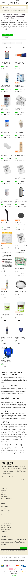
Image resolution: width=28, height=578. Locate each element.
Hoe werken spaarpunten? (6, 527)
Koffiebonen (3, 490)
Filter (24, 47)
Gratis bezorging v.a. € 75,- (6, 525)
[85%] (3, 318)
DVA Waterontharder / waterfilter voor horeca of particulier (20, 200)
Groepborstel (4, 222)
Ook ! (14, 0)
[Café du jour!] (14, 3)
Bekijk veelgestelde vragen (6, 523)
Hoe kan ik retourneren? (6, 529)
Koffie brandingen (4, 496)
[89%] (17, 135)
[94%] (3, 89)
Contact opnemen (4, 531)
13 (22, 135)
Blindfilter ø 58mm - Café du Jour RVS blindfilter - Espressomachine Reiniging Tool (20, 292)
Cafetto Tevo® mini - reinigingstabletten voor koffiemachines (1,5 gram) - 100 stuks (7, 315)
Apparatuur (10, 18)
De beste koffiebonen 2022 (6, 498)
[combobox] (14, 7)
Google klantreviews (21, 10)
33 (8, 204)
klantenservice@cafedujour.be (9, 476)
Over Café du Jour (4, 506)
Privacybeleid (21, 550)
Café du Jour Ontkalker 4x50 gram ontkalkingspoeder (20, 108)
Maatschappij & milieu (5, 512)
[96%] (3, 66)
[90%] (17, 89)
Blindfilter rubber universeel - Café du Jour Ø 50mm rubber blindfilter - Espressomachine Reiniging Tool (21, 223)
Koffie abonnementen (5, 510)
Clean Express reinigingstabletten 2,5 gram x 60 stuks (6, 131)
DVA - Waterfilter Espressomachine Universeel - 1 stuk (19, 131)
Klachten (6, 560)
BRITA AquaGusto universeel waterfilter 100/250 (19, 86)
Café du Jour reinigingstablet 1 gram (6, 269)
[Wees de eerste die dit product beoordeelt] (17, 66)
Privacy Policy (11, 560)
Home (6, 18)
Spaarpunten (3, 508)
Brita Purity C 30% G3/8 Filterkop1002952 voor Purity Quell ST (6, 361)
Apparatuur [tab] (5, 37)
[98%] (17, 112)
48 (8, 66)
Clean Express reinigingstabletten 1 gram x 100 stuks (7, 200)
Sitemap (2, 514)
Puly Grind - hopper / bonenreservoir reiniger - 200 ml (6, 292)
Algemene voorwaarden (10, 552)
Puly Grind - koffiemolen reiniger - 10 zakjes (20, 269)
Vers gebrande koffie (5, 488)
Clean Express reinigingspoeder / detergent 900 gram (5, 108)
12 (22, 89)
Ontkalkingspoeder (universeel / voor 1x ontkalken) (19, 177)
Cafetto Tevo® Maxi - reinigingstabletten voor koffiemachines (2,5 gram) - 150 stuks (21, 315)
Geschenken (3, 494)
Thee (2, 492)
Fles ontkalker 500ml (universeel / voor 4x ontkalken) (5, 86)
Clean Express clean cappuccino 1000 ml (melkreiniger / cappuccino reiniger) (6, 63)
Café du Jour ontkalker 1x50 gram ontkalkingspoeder (21, 246)
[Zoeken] (3, 7)
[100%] (3, 158)
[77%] (17, 204)
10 (8, 89)
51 (8, 135)
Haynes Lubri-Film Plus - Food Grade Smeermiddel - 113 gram (20, 63)
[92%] (3, 135)
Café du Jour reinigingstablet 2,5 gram (6, 154)
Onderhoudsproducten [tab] (7, 34)
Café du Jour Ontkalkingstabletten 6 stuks (20, 154)
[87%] (3, 112)
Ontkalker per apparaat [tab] (19, 34)
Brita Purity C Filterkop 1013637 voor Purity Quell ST (20, 338)
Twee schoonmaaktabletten (7, 177)
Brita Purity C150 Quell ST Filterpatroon (6, 338)
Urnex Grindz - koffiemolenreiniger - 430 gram (6, 246)
